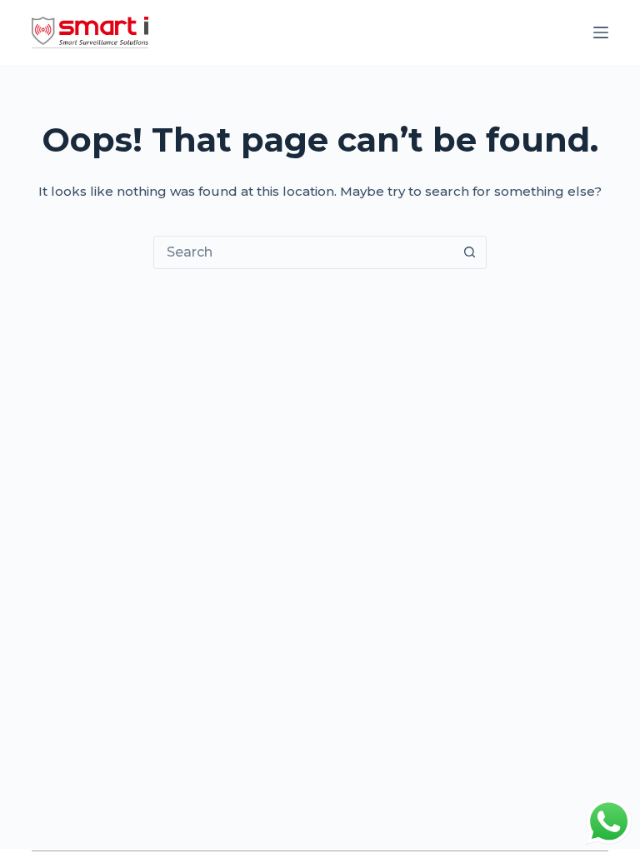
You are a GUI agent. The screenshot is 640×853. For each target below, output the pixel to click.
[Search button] (469, 252)
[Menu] (600, 32)
